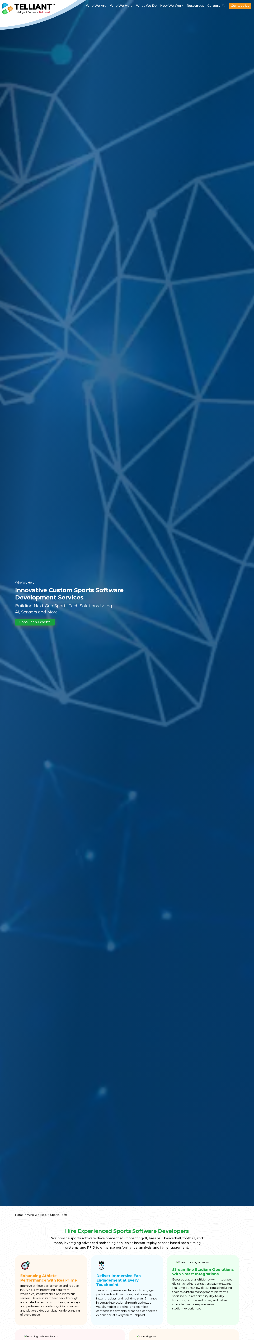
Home (19, 1215)
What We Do (146, 6)
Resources (195, 6)
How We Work (171, 6)
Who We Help (121, 6)
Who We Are (96, 6)
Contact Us (240, 6)
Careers (213, 6)
